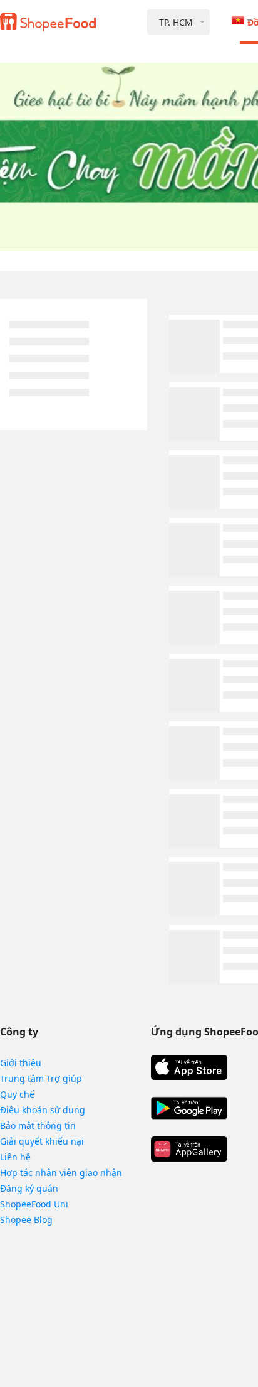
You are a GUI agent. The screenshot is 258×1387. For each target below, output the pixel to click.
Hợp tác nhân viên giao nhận (61, 1173)
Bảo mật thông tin (38, 1125)
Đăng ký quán (29, 1188)
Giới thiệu (20, 1063)
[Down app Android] (189, 1108)
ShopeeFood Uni (34, 1204)
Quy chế (17, 1094)
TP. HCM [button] (176, 22)
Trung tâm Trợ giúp (41, 1078)
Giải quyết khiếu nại (42, 1141)
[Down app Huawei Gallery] (189, 1149)
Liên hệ (15, 1157)
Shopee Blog (26, 1220)
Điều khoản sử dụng (42, 1110)
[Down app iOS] (189, 1067)
